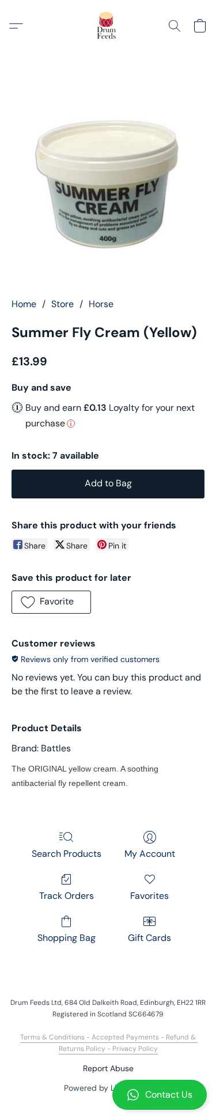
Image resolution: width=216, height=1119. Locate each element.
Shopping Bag (66, 938)
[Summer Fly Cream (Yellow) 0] (108, 183)
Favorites (149, 896)
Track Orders (66, 896)
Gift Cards (149, 938)
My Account (149, 854)
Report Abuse (108, 1068)
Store (62, 304)
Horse (101, 304)
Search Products (66, 854)
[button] (108, 1095)
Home (24, 304)
